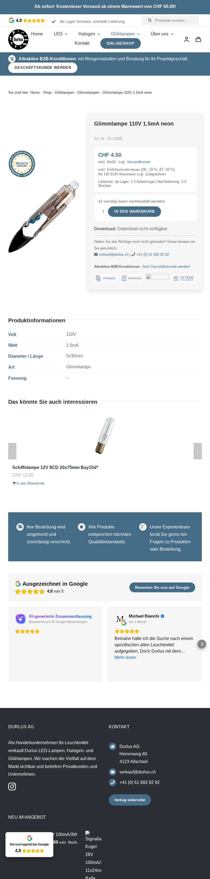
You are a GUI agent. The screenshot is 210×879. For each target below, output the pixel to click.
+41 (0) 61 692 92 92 (152, 254)
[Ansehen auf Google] (120, 618)
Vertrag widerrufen (129, 800)
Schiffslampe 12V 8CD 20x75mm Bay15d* (55, 467)
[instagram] (12, 786)
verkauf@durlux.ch (114, 254)
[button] (8, 644)
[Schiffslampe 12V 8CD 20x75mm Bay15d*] (105, 436)
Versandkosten (138, 162)
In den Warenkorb (134, 211)
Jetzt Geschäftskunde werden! (166, 266)
